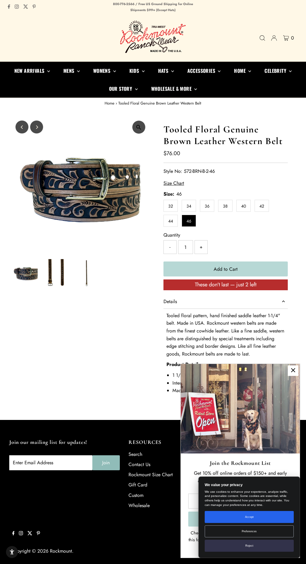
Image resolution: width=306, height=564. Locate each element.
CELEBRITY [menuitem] (275, 70)
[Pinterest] (34, 7)
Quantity (171, 235)
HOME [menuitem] (240, 70)
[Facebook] (9, 7)
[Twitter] (26, 7)
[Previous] (22, 127)
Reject (249, 545)
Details (170, 301)
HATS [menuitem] (164, 70)
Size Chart (173, 183)
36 (207, 206)
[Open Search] (262, 38)
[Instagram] (16, 7)
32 (170, 206)
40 (243, 206)
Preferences (249, 531)
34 (188, 206)
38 (225, 206)
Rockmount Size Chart (150, 474)
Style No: (172, 171)
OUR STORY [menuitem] (121, 88)
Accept (249, 516)
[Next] (36, 127)
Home (109, 103)
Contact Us (139, 464)
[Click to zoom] (139, 127)
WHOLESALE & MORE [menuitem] (172, 88)
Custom (135, 495)
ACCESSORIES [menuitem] (202, 70)
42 (261, 206)
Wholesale (139, 505)
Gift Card (137, 484)
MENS (69, 70)
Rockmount (61, 551)
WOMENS (102, 70)
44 (170, 221)
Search (135, 454)
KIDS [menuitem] (134, 70)
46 (188, 221)
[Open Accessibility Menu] (12, 552)
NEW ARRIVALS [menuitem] (30, 70)
